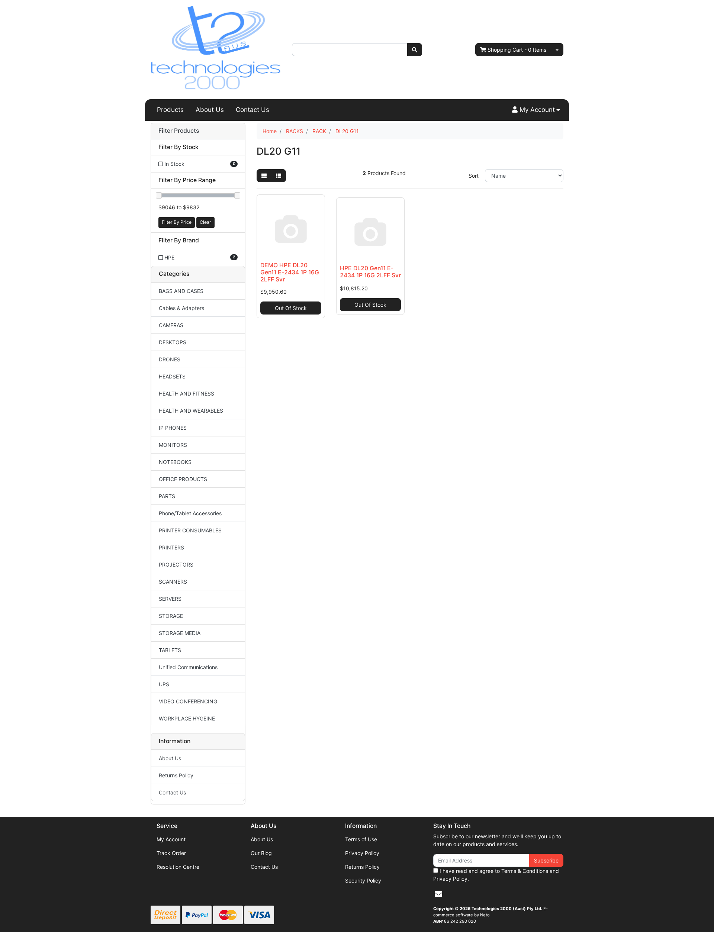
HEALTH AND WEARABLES (191, 410)
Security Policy (363, 880)
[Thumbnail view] (264, 175)
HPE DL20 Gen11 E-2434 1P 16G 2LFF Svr (370, 272)
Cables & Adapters (181, 308)
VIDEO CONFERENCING (188, 701)
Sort (474, 175)
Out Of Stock (291, 308)
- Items (517, 49)
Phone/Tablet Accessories (190, 513)
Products (170, 109)
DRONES (169, 359)
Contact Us (252, 109)
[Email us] (438, 894)
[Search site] (414, 49)
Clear (205, 222)
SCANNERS (173, 581)
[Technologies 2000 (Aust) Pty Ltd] (216, 49)
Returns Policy (176, 775)
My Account (171, 839)
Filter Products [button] (178, 131)
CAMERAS (171, 325)
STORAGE (171, 616)
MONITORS (173, 445)
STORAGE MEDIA (179, 633)
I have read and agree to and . (496, 875)
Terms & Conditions (524, 871)
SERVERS (170, 599)
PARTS (167, 496)
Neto (485, 915)
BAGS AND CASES (181, 291)
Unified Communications (188, 667)
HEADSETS (172, 376)
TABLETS (170, 650)
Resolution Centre (178, 867)
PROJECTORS (176, 564)
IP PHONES (173, 428)
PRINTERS (171, 547)
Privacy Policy (362, 853)
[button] (536, 110)
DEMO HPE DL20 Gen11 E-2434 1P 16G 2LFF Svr (289, 272)
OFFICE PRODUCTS (183, 479)
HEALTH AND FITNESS (186, 393)
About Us (210, 109)
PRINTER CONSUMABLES (190, 530)
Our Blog (261, 853)
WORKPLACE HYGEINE (187, 718)
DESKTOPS (172, 342)
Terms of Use (361, 839)
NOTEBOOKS (175, 462)
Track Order (171, 853)
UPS (164, 684)
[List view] (278, 175)
